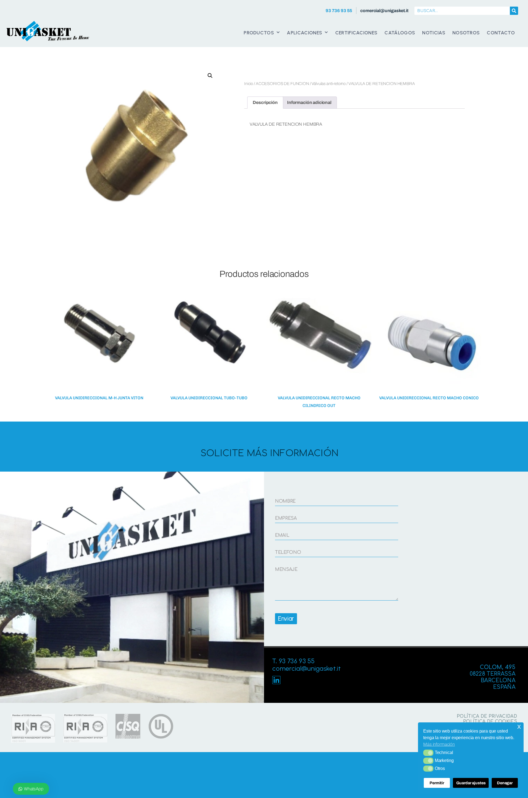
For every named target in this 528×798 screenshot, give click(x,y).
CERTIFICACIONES (356, 32)
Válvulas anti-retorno (329, 83)
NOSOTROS (466, 32)
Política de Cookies (490, 721)
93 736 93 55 (339, 10)
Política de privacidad (487, 716)
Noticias (433, 32)
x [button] (519, 726)
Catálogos (399, 32)
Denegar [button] (505, 783)
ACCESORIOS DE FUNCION (282, 83)
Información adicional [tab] (309, 102)
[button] (428, 753)
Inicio (248, 83)
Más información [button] (439, 744)
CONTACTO (501, 32)
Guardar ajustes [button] (471, 783)
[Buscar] (514, 11)
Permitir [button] (437, 783)
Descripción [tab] (265, 102)
